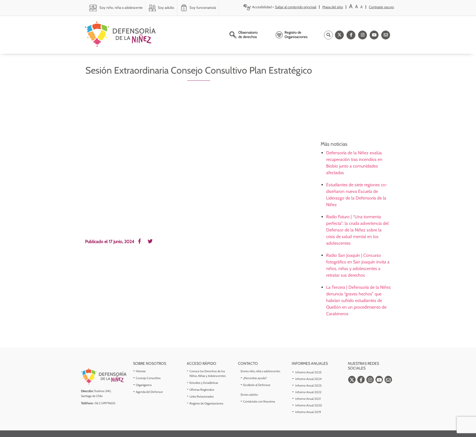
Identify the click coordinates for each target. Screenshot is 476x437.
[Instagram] (362, 35)
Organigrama (144, 385)
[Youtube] (374, 35)
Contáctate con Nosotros (259, 401)
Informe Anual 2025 (308, 372)
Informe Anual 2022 (308, 392)
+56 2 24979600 (104, 403)
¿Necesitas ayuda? (255, 378)
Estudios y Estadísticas (204, 383)
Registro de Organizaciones (206, 403)
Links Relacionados (202, 396)
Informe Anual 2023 (308, 385)
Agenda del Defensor (149, 392)
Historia (140, 371)
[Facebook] (351, 35)
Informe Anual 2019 (308, 412)
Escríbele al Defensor (256, 385)
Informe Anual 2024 (308, 379)
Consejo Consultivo (148, 378)
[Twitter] (339, 35)
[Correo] (385, 35)
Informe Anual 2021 (308, 399)
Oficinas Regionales (202, 390)
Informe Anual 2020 (308, 405)
